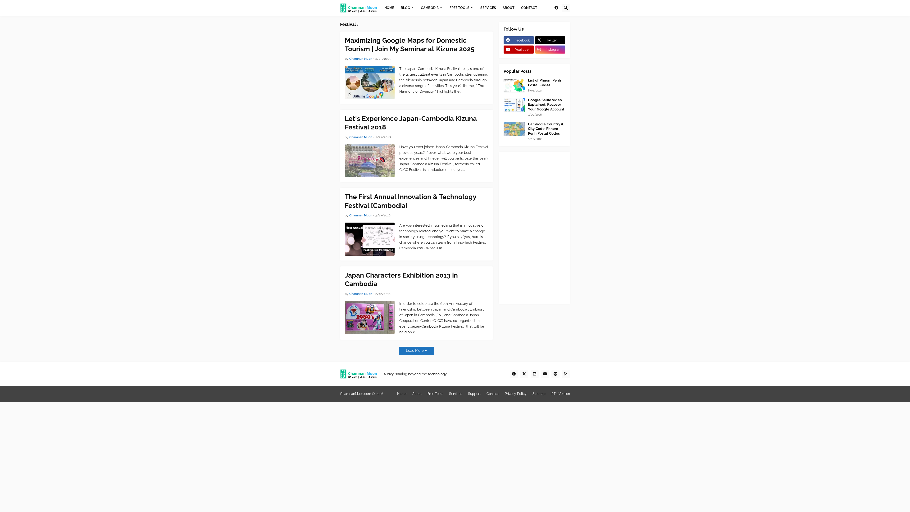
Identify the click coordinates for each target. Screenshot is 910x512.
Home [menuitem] (389, 8)
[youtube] (545, 374)
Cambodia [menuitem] (430, 8)
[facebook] (514, 374)
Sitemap (539, 394)
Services (455, 394)
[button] (556, 8)
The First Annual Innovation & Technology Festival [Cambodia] (410, 201)
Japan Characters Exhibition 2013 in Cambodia (401, 279)
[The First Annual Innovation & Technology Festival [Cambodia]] (370, 239)
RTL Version (560, 394)
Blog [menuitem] (405, 8)
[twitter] (524, 374)
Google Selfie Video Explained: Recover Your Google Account (546, 104)
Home (401, 394)
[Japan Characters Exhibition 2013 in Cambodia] (370, 317)
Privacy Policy (516, 394)
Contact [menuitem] (529, 8)
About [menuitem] (508, 8)
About (417, 394)
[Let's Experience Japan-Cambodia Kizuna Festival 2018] (370, 160)
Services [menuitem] (488, 8)
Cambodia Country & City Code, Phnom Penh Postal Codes (546, 129)
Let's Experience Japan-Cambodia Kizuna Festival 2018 (411, 123)
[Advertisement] (534, 228)
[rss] (566, 374)
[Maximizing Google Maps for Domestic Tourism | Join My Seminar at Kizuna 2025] (370, 82)
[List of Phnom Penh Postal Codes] (514, 85)
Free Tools (435, 394)
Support (474, 394)
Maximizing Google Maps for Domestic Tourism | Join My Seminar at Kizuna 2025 (409, 45)
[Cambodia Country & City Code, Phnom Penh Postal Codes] (514, 129)
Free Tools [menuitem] (459, 8)
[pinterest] (555, 374)
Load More (415, 350)
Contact (493, 394)
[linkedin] (535, 374)
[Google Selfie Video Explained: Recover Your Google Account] (514, 105)
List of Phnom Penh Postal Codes (544, 82)
